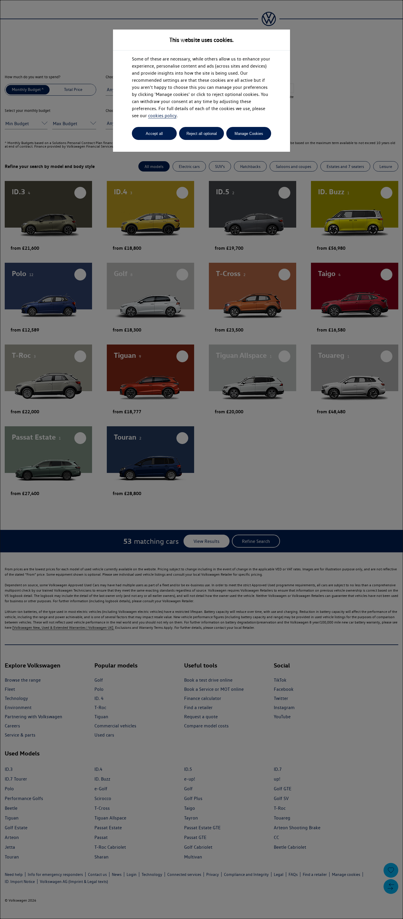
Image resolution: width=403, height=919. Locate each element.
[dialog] (201, 459)
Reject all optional (201, 133)
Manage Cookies (249, 133)
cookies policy (162, 115)
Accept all (154, 133)
